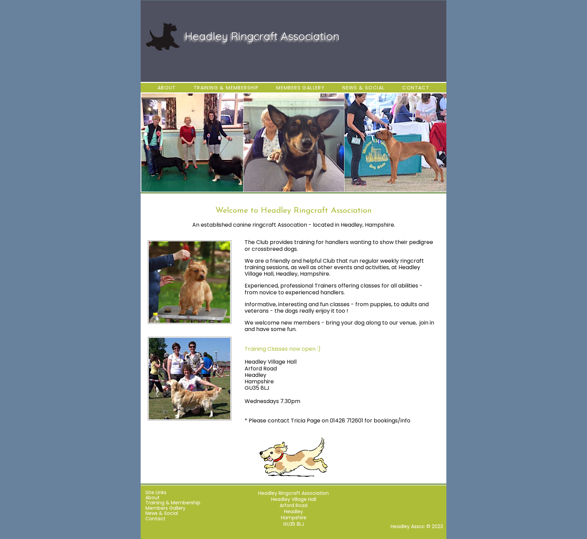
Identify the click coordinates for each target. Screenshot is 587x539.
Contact (154, 518)
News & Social (161, 513)
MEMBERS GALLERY (300, 87)
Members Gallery (164, 508)
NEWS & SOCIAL (363, 87)
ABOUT (167, 87)
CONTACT (415, 87)
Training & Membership (172, 502)
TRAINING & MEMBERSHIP (226, 87)
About (152, 497)
